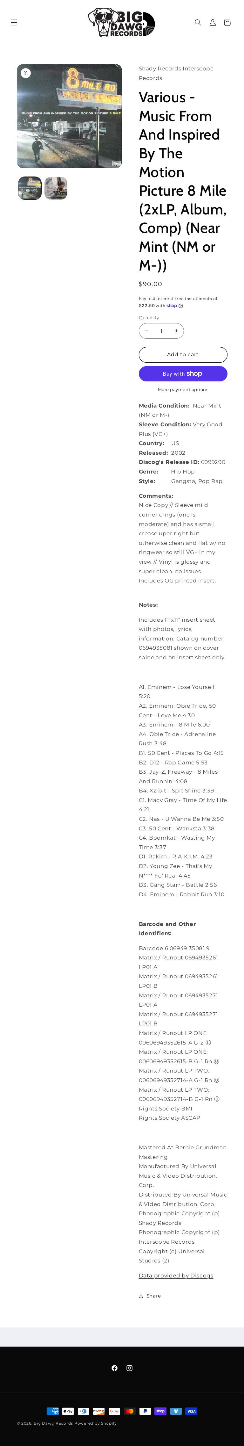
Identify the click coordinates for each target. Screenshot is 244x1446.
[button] (14, 22)
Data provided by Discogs (176, 1275)
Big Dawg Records (53, 1423)
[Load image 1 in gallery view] (29, 188)
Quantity (149, 317)
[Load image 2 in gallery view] (55, 188)
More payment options (183, 389)
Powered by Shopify (95, 1423)
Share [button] (153, 1296)
